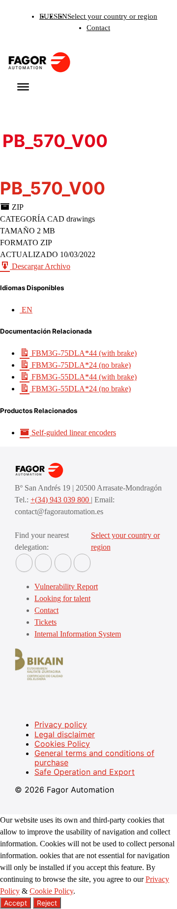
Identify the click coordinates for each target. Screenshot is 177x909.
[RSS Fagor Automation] (82, 563)
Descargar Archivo (40, 266)
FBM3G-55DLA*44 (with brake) (83, 377)
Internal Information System (77, 634)
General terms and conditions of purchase (94, 757)
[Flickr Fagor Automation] (24, 563)
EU (44, 16)
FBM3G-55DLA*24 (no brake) (80, 388)
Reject (47, 903)
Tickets (45, 622)
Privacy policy (60, 724)
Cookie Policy (51, 891)
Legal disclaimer (64, 734)
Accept (15, 903)
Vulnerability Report (66, 586)
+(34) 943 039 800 (60, 499)
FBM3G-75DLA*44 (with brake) (83, 353)
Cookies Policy (62, 744)
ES (53, 16)
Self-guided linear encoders (73, 432)
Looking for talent (62, 598)
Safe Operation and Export (84, 772)
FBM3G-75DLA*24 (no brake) (80, 365)
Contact (98, 28)
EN (62, 16)
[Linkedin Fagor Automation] (43, 563)
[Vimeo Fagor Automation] (63, 563)
